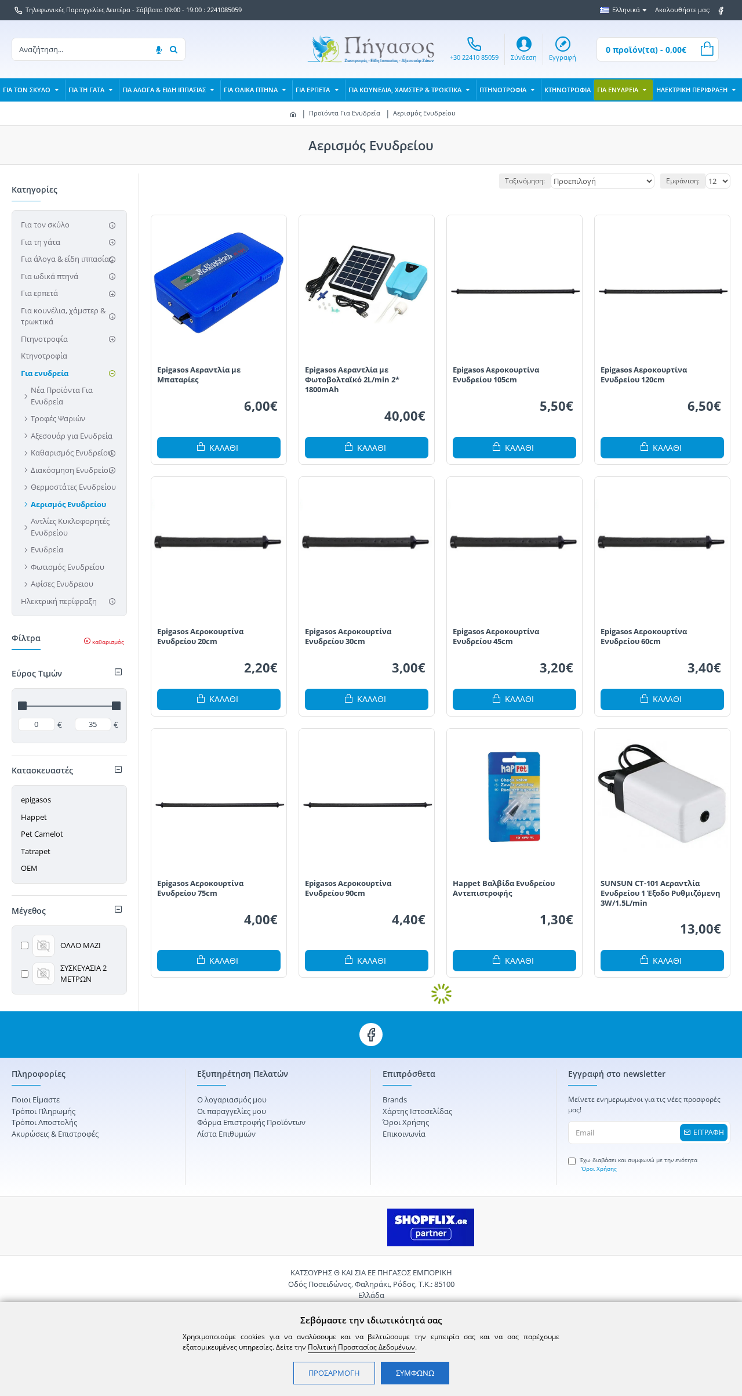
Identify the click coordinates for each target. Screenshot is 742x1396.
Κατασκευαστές (42, 770)
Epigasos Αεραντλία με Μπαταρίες (199, 375)
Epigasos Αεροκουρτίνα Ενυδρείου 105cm (496, 375)
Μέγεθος (29, 910)
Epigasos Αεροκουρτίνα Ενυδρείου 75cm (200, 888)
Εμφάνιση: (683, 181)
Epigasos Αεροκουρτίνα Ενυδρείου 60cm (644, 636)
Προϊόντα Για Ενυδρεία (344, 113)
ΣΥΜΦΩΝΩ (415, 1373)
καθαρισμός (108, 642)
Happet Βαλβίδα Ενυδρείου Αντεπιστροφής (504, 888)
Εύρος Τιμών (37, 673)
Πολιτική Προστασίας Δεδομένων (361, 1347)
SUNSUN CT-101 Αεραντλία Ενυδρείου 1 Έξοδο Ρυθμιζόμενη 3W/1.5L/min (661, 893)
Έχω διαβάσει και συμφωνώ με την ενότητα (638, 1164)
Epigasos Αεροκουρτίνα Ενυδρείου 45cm (496, 636)
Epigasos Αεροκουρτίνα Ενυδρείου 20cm (200, 636)
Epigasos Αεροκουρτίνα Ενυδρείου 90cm (348, 888)
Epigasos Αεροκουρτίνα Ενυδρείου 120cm (644, 375)
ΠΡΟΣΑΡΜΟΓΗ (334, 1373)
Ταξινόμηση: (525, 181)
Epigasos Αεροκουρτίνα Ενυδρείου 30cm (348, 636)
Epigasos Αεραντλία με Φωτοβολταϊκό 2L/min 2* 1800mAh (352, 380)
